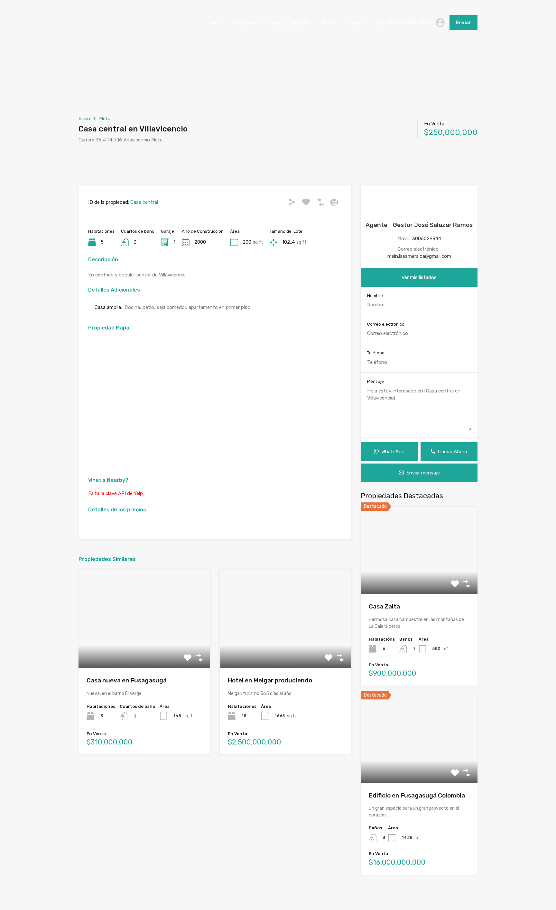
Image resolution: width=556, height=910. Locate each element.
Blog (276, 22)
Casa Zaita (384, 606)
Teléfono (376, 352)
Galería (329, 22)
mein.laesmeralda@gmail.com (419, 256)
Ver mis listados (419, 277)
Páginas (356, 22)
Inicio (215, 22)
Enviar (463, 22)
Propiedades (246, 22)
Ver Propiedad (144, 648)
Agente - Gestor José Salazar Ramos (419, 225)
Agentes (301, 22)
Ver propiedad (419, 576)
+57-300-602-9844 (408, 22)
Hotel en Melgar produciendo (270, 680)
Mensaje (375, 381)
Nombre (375, 295)
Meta (104, 119)
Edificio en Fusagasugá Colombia (417, 795)
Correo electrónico (385, 324)
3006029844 (426, 238)
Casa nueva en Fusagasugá (127, 680)
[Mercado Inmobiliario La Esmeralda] (95, 36)
